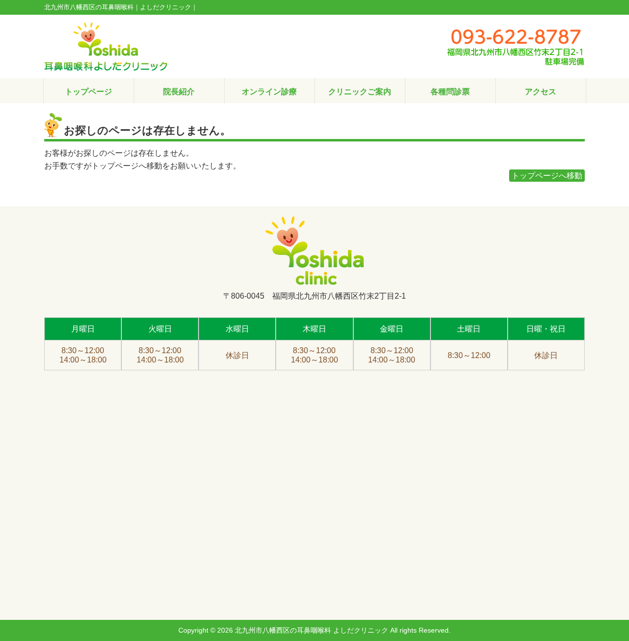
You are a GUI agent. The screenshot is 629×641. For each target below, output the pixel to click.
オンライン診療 (269, 91)
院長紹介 (179, 91)
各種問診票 (450, 91)
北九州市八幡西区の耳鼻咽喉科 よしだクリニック (311, 630)
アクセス (540, 91)
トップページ (88, 91)
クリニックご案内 (359, 91)
